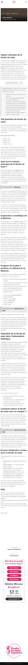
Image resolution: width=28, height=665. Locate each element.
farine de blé (16, 172)
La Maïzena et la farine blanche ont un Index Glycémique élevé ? (14, 501)
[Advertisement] (14, 38)
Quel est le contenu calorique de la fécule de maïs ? (13, 493)
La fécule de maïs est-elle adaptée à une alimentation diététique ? (13, 497)
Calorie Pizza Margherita (14, 549)
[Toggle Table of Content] (20, 83)
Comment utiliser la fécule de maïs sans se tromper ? (13, 494)
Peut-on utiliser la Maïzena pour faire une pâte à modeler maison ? (14, 506)
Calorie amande (14, 555)
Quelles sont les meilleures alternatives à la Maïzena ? (13, 503)
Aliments (4, 15)
